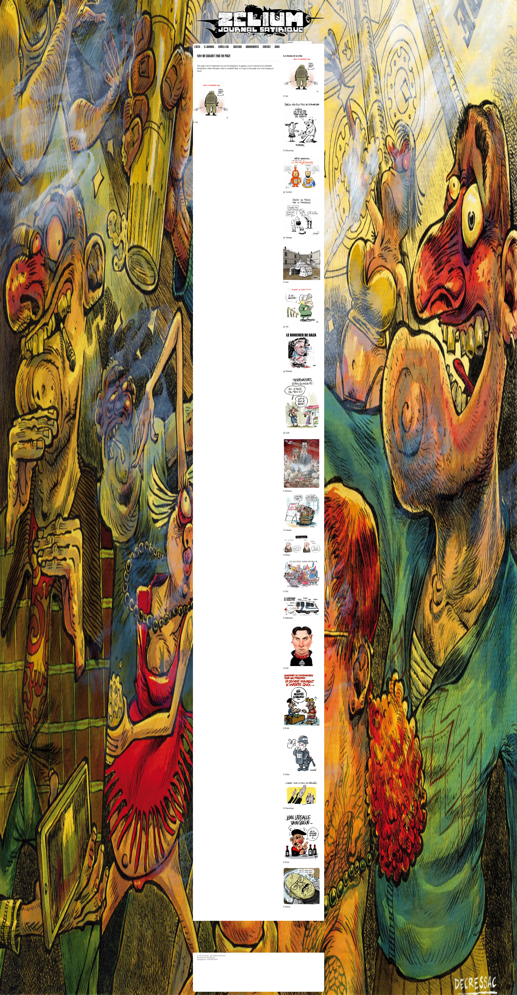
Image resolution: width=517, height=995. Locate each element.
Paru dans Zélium (6, 938)
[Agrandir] (316, 60)
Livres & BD (223, 46)
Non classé (4, 935)
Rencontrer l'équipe (7, 945)
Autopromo (4, 929)
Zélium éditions (6, 947)
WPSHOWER (212, 959)
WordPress (211, 957)
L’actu (197, 46)
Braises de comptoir (7, 931)
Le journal (209, 46)
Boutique (237, 46)
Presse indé (4, 942)
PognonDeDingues (7, 940)
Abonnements (252, 46)
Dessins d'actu (5, 933)
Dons (277, 46)
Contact (267, 46)
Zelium (206, 956)
